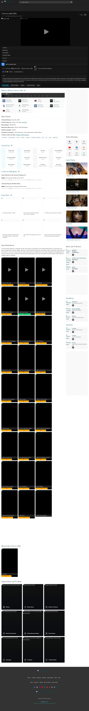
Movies (29, 677)
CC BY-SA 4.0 (29, 179)
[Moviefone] (10, 2)
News (59, 677)
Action (27, 68)
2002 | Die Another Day (41, 312)
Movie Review (75, 259)
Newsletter (52, 687)
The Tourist (4, 574)
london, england (12, 137)
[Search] (71, 2)
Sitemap (41, 682)
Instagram (84, 143)
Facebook (3, 72)
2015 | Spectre (22, 283)
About (31, 682)
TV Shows (33, 677)
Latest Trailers (70, 160)
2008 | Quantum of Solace (7, 312)
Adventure (23, 68)
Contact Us (36, 682)
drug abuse (55, 137)
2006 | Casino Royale (23, 312)
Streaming (39, 677)
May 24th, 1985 (16, 68)
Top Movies (70, 298)
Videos (55, 677)
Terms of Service (47, 682)
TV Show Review (75, 252)
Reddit (7, 72)
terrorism (22, 137)
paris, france (4, 137)
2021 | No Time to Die (6, 283)
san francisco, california (35, 137)
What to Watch (50, 677)
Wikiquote (10, 179)
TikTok (49, 687)
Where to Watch (12, 90)
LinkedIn (76, 149)
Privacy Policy (55, 682)
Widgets (54, 687)
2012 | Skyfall (39, 283)
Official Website (25, 135)
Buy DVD (24, 122)
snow (43, 137)
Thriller (31, 68)
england (27, 137)
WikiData (18, 135)
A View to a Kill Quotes (9, 171)
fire (46, 137)
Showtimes (44, 677)
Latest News (5, 195)
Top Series (69, 325)
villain (50, 137)
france (18, 137)
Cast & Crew (5, 145)
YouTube (69, 149)
